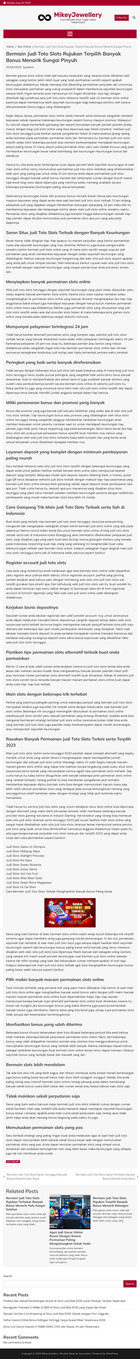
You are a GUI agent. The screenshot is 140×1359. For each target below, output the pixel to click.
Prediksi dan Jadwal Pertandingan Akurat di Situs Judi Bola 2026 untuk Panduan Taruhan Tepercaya (64, 1301)
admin (30, 67)
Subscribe (121, 17)
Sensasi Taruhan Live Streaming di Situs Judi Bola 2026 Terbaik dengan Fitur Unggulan (56, 1314)
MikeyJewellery (78, 14)
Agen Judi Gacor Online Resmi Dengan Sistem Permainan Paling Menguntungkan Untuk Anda (70, 1237)
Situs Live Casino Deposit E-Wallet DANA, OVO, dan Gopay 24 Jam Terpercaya (51, 1326)
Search (7, 1276)
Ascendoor (85, 1353)
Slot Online (13, 1161)
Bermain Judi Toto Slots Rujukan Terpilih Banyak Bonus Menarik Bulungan (110, 1201)
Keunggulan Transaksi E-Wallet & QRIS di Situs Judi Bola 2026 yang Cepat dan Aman (54, 1307)
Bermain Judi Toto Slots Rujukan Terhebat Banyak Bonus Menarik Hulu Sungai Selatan (25, 1203)
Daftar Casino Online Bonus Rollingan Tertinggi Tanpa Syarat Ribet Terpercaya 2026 (54, 1320)
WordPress (112, 1353)
